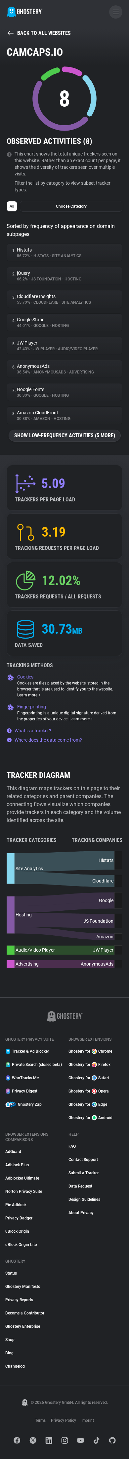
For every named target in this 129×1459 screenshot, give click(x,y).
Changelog (15, 1366)
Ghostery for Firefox (89, 1064)
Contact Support (83, 1159)
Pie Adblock (15, 1204)
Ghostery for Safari (88, 1078)
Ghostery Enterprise (22, 1326)
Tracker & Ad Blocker (30, 1051)
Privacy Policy (63, 1420)
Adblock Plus (17, 1165)
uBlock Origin (17, 1231)
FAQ (72, 1146)
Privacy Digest (24, 1091)
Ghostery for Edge (87, 1104)
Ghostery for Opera (88, 1091)
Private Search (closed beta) (36, 1064)
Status (11, 1273)
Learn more (27, 695)
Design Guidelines (84, 1199)
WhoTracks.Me (25, 1078)
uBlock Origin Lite (21, 1244)
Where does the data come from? (48, 740)
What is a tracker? (33, 730)
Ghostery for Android (90, 1117)
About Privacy (81, 1212)
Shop (10, 1339)
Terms (40, 1420)
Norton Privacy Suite (23, 1191)
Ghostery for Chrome (90, 1051)
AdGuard (13, 1151)
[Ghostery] (25, 12)
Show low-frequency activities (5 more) (64, 435)
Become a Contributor (24, 1313)
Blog (9, 1353)
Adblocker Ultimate (22, 1178)
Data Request (80, 1186)
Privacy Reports (19, 1300)
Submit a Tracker (83, 1173)
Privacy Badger (18, 1218)
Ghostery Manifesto (22, 1286)
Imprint (87, 1420)
